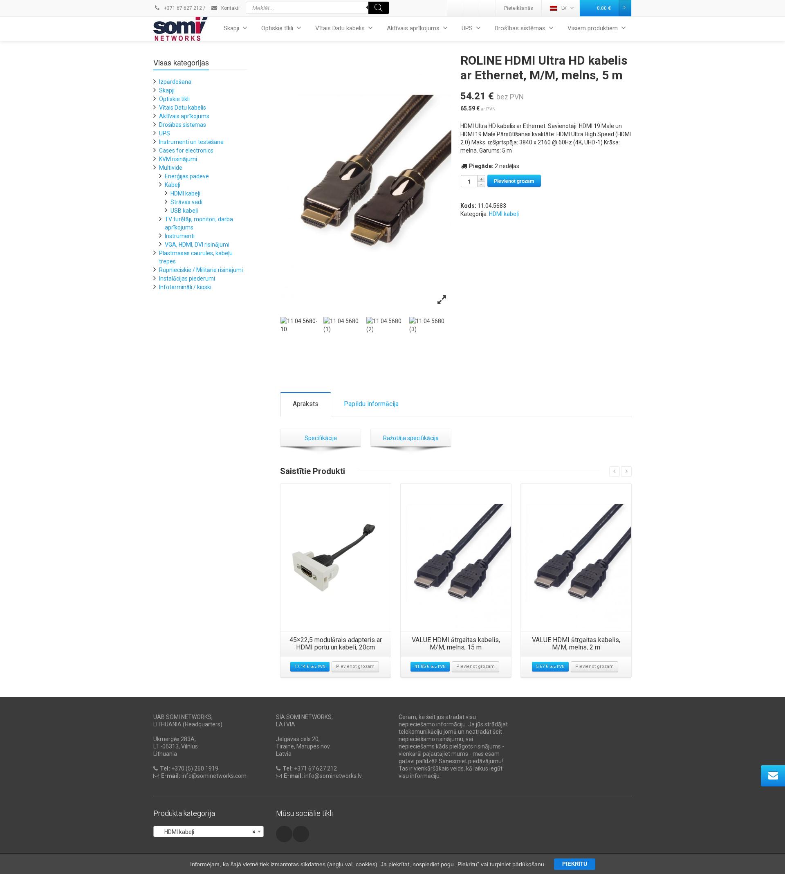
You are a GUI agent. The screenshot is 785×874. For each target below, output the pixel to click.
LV (564, 8)
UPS (467, 28)
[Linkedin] (455, 8)
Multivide (170, 167)
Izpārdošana (175, 82)
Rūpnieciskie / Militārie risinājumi (201, 270)
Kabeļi (172, 185)
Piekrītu (574, 864)
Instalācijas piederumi (187, 278)
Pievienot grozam (514, 180)
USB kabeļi (184, 210)
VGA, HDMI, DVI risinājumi (197, 244)
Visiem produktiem (592, 28)
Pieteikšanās (518, 8)
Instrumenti (180, 236)
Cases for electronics (186, 150)
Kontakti (230, 8)
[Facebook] (487, 8)
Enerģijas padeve (187, 176)
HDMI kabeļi (504, 214)
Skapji (231, 28)
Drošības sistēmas (520, 28)
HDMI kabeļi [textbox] (206, 832)
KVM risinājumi (178, 159)
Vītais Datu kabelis (340, 28)
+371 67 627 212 (182, 8)
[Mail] (471, 8)
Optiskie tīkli (277, 28)
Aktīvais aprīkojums (413, 28)
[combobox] (208, 831)
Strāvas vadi (186, 202)
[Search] (378, 8)
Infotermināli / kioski (185, 287)
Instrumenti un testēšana (191, 142)
